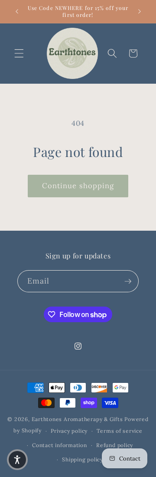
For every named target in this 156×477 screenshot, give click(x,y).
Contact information (59, 445)
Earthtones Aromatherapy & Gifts (77, 419)
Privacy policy (69, 431)
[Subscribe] (127, 281)
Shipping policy (82, 459)
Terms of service (119, 431)
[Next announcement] (139, 11)
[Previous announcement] (16, 11)
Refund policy (114, 445)
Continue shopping (78, 185)
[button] (19, 53)
